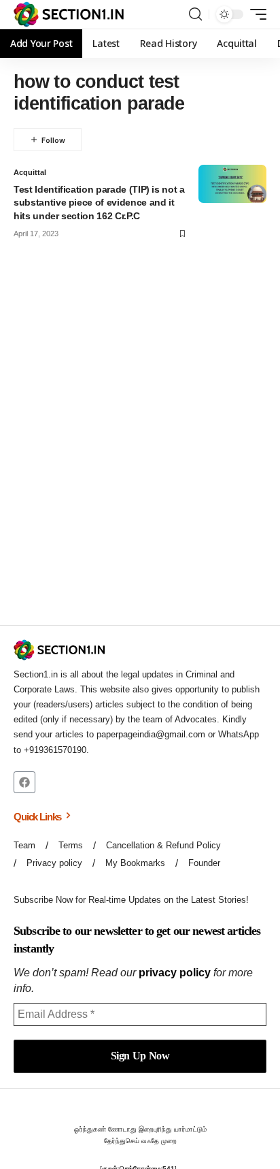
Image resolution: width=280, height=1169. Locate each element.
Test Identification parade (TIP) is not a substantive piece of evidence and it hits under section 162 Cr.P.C (99, 202)
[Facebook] (24, 782)
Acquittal (30, 172)
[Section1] (69, 14)
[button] (195, 14)
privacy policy (175, 972)
